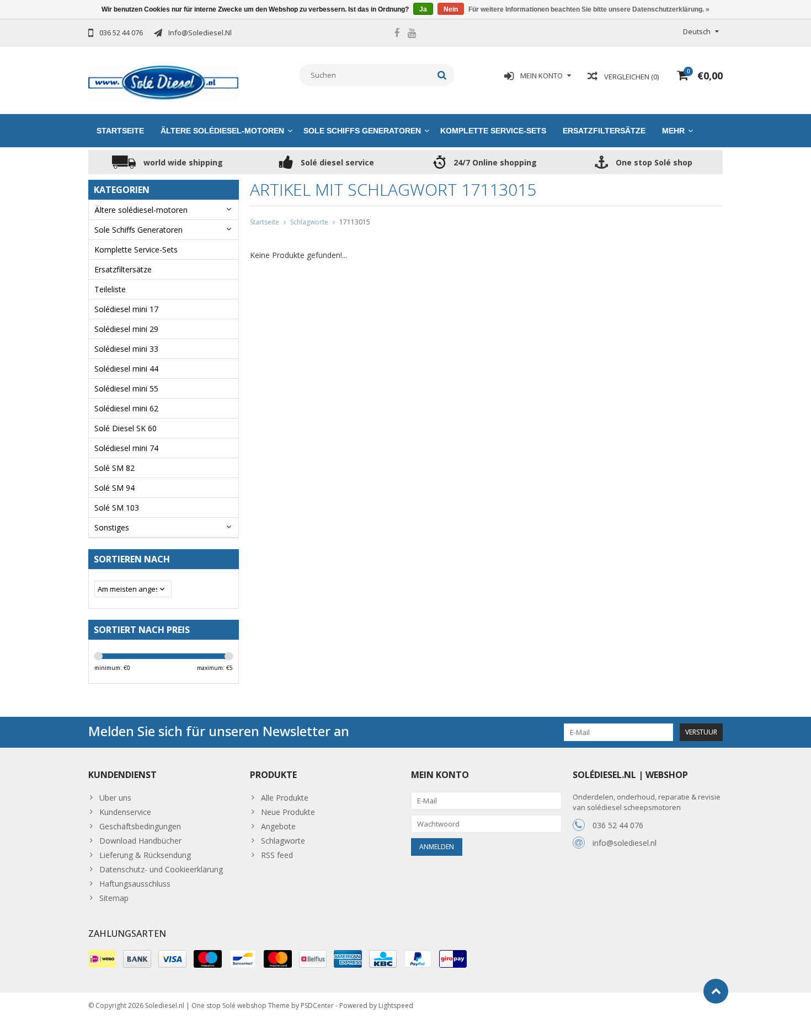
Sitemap (114, 898)
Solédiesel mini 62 (126, 408)
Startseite (120, 130)
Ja (423, 9)
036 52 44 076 (618, 825)
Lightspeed (395, 1005)
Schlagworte (309, 222)
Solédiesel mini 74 (126, 448)
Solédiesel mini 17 (126, 309)
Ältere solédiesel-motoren (222, 130)
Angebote (278, 826)
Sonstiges (111, 527)
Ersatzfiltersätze (604, 130)
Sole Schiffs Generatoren (362, 130)
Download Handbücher (140, 840)
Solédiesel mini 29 (126, 329)
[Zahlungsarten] (102, 959)
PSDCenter (317, 1005)
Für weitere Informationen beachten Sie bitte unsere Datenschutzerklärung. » (588, 9)
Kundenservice (125, 812)
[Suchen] (442, 75)
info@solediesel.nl (625, 843)
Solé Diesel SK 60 (125, 428)
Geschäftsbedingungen (140, 826)
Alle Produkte (284, 797)
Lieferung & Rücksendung (145, 855)
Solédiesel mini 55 (126, 388)
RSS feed (277, 855)
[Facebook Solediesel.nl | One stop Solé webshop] (397, 34)
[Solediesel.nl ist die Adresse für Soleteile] (163, 82)
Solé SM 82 (114, 468)
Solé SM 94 (114, 487)
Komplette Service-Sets (493, 130)
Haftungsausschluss (134, 883)
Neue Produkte (288, 812)
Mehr (673, 130)
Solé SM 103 (116, 507)
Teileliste (110, 289)
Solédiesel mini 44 (126, 368)
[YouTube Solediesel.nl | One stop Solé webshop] (412, 34)
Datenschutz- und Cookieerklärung (161, 869)
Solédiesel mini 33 (126, 349)
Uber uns (115, 797)
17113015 (354, 222)
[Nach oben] (715, 991)
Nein (451, 9)
